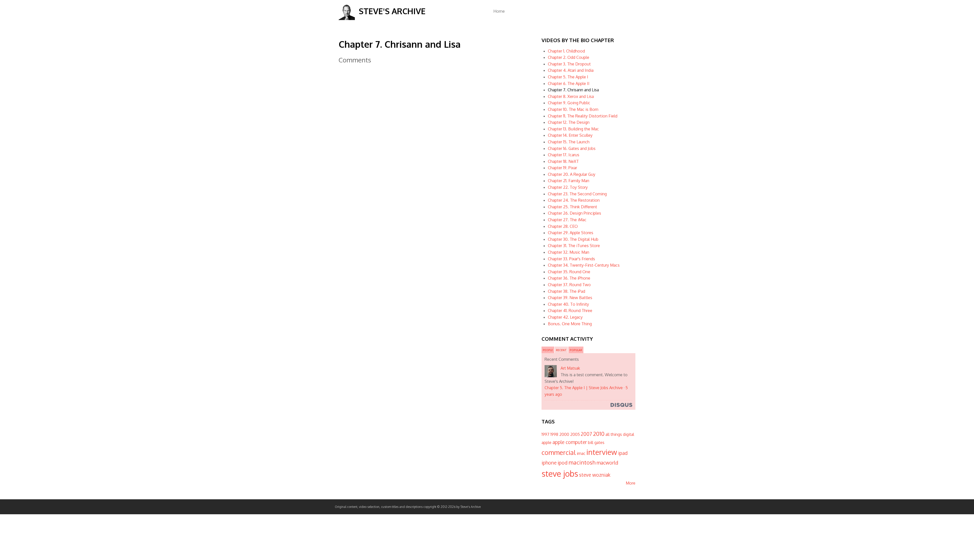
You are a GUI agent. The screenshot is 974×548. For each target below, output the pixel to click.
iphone (549, 462)
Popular (576, 350)
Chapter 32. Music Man (568, 252)
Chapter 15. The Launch (568, 141)
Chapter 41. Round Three (570, 310)
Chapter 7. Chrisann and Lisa (573, 89)
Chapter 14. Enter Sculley (570, 135)
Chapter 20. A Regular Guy (571, 174)
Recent (561, 350)
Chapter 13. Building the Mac (573, 128)
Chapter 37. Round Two (569, 284)
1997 (545, 434)
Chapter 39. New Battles (570, 297)
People (548, 350)
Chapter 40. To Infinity (568, 304)
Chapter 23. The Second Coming (577, 193)
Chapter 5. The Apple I (568, 76)
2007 (586, 434)
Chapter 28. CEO (563, 226)
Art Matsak (570, 368)
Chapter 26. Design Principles (574, 213)
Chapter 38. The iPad (566, 291)
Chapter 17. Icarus (563, 154)
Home (499, 11)
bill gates (596, 442)
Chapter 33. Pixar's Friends (571, 258)
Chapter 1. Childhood (566, 51)
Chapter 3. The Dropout (569, 63)
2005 (575, 434)
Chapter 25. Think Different (572, 206)
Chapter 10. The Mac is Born (573, 109)
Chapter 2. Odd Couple (568, 57)
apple (546, 442)
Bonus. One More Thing (570, 323)
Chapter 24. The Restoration (574, 200)
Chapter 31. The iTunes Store (574, 245)
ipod (562, 462)
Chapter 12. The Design (568, 122)
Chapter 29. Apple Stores (570, 232)
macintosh (582, 462)
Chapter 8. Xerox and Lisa (571, 96)
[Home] (347, 18)
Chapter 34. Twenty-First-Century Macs (584, 265)
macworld (607, 462)
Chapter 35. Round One (569, 271)
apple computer (569, 442)
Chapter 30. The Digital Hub (573, 239)
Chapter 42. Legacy (565, 317)
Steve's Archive (392, 11)
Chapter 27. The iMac (567, 219)
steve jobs (560, 473)
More (630, 483)
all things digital (619, 434)
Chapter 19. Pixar (562, 167)
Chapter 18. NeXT (563, 161)
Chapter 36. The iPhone (569, 278)
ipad (623, 453)
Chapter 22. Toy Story (568, 187)
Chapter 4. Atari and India (571, 70)
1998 (554, 434)
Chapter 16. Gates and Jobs (572, 148)
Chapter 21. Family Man (568, 180)
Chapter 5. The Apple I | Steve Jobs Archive (584, 387)
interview (601, 452)
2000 (564, 434)
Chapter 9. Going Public (569, 102)
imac (581, 453)
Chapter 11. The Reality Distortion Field (582, 115)
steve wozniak (594, 475)
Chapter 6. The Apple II (568, 83)
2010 (598, 433)
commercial (559, 452)
